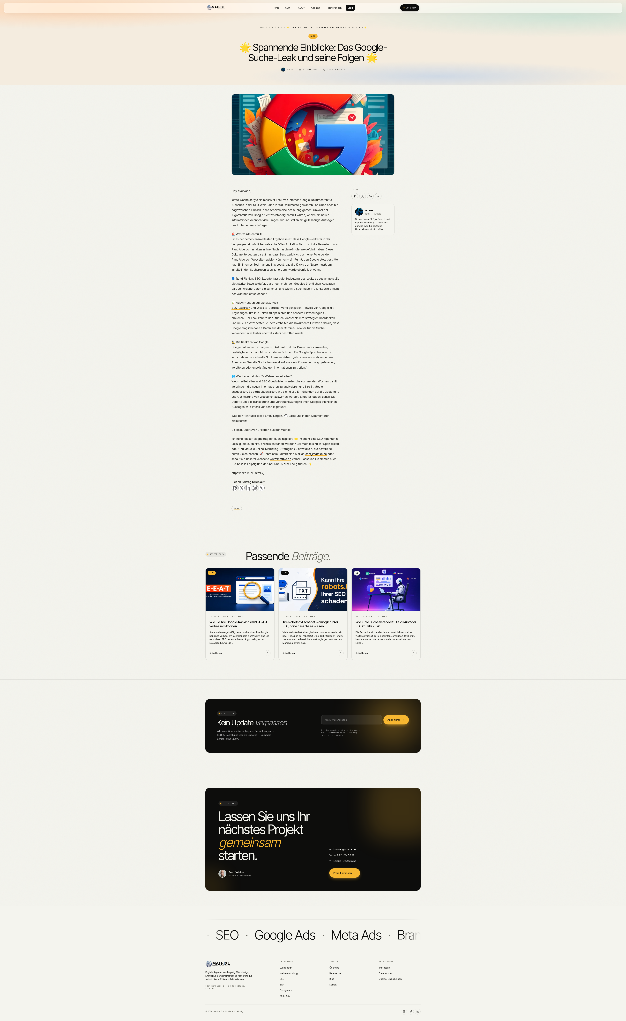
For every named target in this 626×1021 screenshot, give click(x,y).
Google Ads (286, 990)
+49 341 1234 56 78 (344, 855)
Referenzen (335, 7)
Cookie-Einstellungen (390, 978)
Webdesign (286, 967)
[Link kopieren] (378, 196)
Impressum (384, 967)
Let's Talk (411, 7)
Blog (350, 7)
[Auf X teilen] (362, 196)
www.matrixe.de (280, 459)
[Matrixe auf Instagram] (404, 1011)
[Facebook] (235, 488)
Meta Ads (285, 996)
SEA (300, 7)
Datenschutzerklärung (331, 733)
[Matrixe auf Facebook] (411, 1011)
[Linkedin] (248, 488)
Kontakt (333, 984)
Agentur (315, 7)
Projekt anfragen (342, 873)
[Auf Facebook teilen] (354, 196)
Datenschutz (385, 973)
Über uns (334, 967)
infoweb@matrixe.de (345, 849)
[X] (241, 488)
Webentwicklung (289, 973)
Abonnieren (394, 719)
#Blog (237, 508)
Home (276, 7)
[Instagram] (255, 488)
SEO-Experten (240, 307)
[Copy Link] (262, 488)
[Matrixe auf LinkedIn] (418, 1011)
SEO (287, 7)
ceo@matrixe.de (316, 454)
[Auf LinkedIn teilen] (370, 196)
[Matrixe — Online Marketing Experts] (216, 7)
